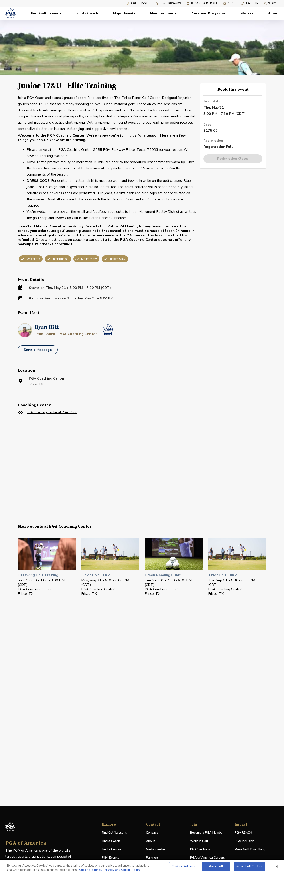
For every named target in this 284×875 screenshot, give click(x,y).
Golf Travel (140, 3)
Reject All (216, 867)
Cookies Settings (184, 867)
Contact (152, 832)
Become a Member (204, 3)
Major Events (124, 13)
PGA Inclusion (244, 841)
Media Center (155, 849)
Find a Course (111, 849)
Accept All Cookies (249, 867)
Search (273, 3)
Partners (152, 857)
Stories (247, 13)
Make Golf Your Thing (250, 849)
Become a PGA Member (207, 832)
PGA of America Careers (207, 857)
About (273, 13)
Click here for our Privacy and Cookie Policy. (109, 870)
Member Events (163, 13)
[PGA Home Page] (10, 13)
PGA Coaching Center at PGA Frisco (52, 412)
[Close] (277, 866)
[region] (142, 867)
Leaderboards (170, 3)
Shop (229, 3)
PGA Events (110, 857)
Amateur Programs (208, 13)
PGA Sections (200, 849)
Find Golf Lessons (46, 13)
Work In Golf (199, 841)
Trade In (249, 3)
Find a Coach (87, 13)
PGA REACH (243, 832)
